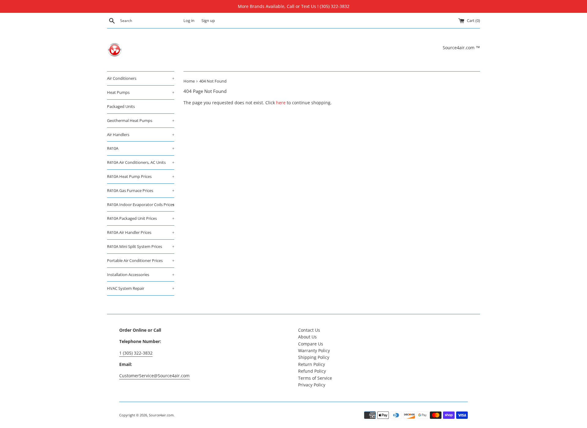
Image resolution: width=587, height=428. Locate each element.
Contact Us (309, 330)
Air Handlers (140, 134)
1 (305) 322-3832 (136, 353)
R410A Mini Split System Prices (140, 246)
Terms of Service (315, 378)
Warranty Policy (314, 350)
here (281, 102)
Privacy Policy (311, 385)
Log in (188, 20)
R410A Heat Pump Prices (140, 176)
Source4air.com (161, 415)
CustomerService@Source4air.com (154, 375)
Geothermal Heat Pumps (140, 120)
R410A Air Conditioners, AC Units (140, 162)
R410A (140, 148)
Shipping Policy (313, 357)
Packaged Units (121, 106)
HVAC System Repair (140, 288)
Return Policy (311, 364)
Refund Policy (312, 371)
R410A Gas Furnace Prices (140, 190)
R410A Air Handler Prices (140, 232)
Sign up (208, 20)
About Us (307, 337)
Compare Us (310, 344)
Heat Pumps (140, 92)
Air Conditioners (140, 78)
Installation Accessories (140, 274)
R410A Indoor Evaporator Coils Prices (140, 204)
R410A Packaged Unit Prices (140, 218)
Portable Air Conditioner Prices (140, 260)
